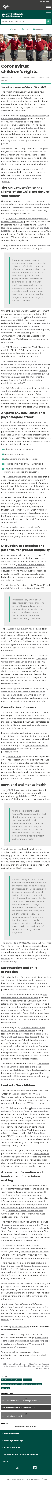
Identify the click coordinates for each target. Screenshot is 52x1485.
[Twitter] (17, 1467)
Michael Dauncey (20, 1326)
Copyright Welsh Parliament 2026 (17, 1479)
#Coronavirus (10, 1366)
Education (27, 1380)
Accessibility (35, 1479)
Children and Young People (11, 1380)
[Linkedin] (34, 1467)
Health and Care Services (32, 1384)
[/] (19, 15)
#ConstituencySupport (39, 1364)
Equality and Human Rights (12, 1384)
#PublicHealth (42, 1368)
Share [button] (13, 29)
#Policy (45, 1366)
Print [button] (25, 29)
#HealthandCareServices (29, 1366)
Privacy (45, 1479)
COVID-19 (5, 1388)
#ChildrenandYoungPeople (14, 1364)
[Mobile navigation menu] (45, 6)
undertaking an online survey (35, 1252)
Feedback (38, 29)
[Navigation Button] (45, 13)
